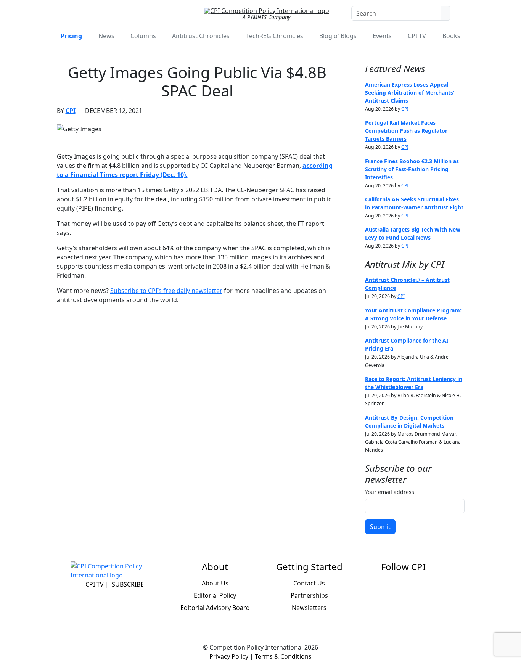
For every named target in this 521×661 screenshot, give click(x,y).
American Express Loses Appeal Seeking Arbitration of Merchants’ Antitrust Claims (409, 92)
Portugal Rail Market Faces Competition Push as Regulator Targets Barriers (406, 130)
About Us (215, 583)
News (106, 36)
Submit (380, 527)
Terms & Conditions (283, 656)
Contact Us (309, 583)
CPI (71, 110)
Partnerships (309, 595)
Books (451, 36)
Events (382, 36)
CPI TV (417, 36)
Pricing (71, 36)
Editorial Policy (215, 595)
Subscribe (128, 584)
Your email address (389, 491)
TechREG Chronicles (274, 36)
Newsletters (309, 607)
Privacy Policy (228, 656)
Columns (143, 36)
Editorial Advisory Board (215, 607)
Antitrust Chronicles (201, 36)
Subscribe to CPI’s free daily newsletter (166, 290)
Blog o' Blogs (338, 36)
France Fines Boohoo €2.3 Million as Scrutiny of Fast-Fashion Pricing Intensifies (412, 169)
